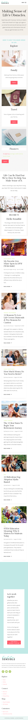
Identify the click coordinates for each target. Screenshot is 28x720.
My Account (5, 711)
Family (13, 258)
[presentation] (14, 247)
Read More (7, 286)
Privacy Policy (6, 696)
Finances (6, 312)
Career (5, 369)
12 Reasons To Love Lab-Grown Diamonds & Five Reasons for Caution (14, 319)
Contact (5, 693)
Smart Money (11, 369)
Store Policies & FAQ (7, 713)
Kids (5, 526)
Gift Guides (5, 704)
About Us (5, 691)
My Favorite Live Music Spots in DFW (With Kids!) (13, 263)
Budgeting (6, 154)
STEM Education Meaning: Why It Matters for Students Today (13, 532)
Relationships (12, 312)
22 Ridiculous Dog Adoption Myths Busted (12, 479)
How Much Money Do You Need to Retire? (14, 372)
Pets (5, 474)
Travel (4, 679)
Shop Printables (6, 702)
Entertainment (7, 258)
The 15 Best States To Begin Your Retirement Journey (13, 425)
